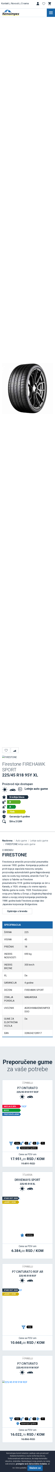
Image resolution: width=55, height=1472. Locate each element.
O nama (25, 3)
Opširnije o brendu (17, 911)
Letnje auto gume (36, 789)
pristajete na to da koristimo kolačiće (31, 1464)
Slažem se (35, 1468)
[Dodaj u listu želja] (6, 750)
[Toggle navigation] (51, 13)
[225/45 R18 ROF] (27, 1306)
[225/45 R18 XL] (27, 1214)
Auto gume (21, 840)
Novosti (15, 3)
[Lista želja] (44, 4)
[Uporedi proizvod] (15, 750)
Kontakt (5, 3)
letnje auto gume (20, 844)
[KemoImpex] (15, 13)
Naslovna (7, 840)
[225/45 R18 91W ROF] (27, 1398)
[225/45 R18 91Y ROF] (27, 1122)
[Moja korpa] (50, 4)
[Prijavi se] (38, 4)
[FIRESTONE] (9, 757)
